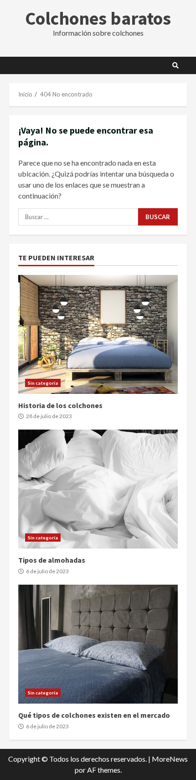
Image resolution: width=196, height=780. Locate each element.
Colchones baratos (98, 18)
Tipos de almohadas (98, 489)
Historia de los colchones (98, 334)
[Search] (175, 65)
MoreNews (170, 758)
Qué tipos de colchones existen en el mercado (98, 644)
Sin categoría (43, 383)
